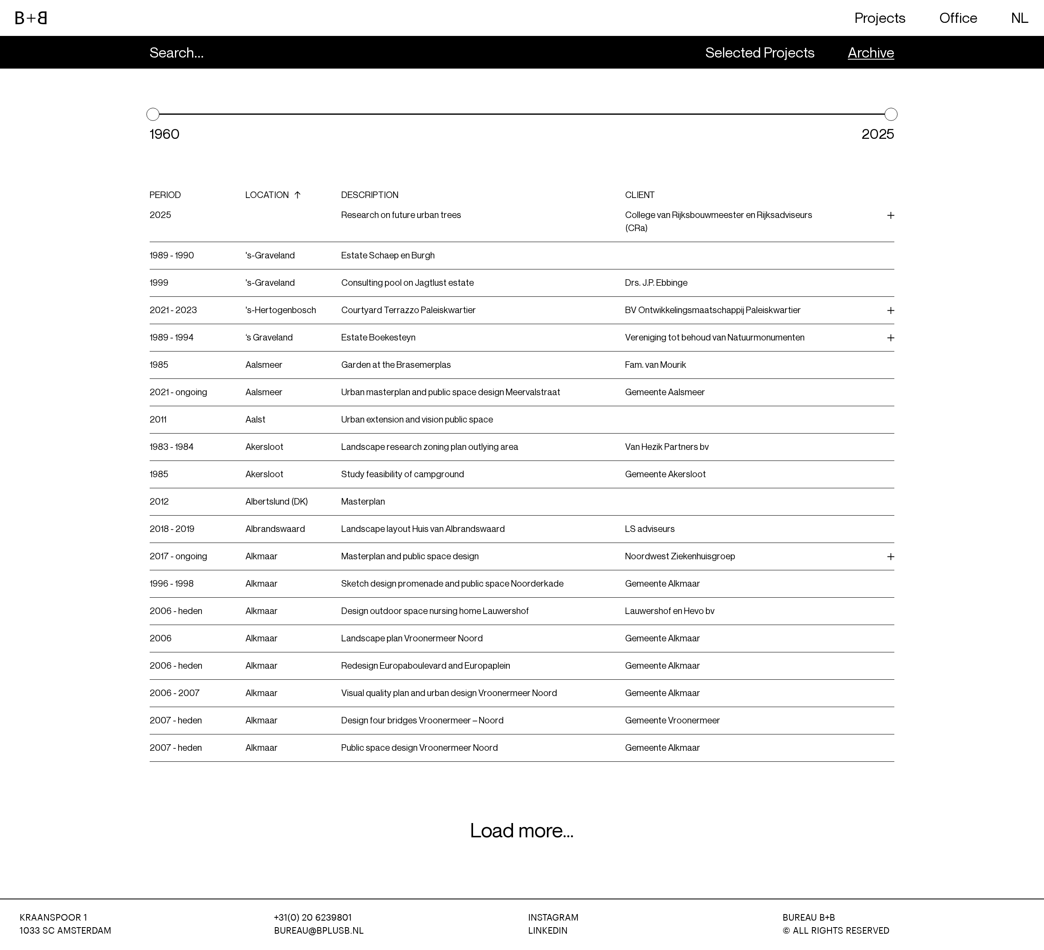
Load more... (522, 830)
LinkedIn (548, 930)
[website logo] (31, 17)
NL (1020, 18)
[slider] (152, 114)
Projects (880, 18)
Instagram (553, 917)
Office (959, 18)
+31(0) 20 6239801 (313, 917)
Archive (871, 52)
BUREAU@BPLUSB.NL (319, 930)
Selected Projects (760, 52)
